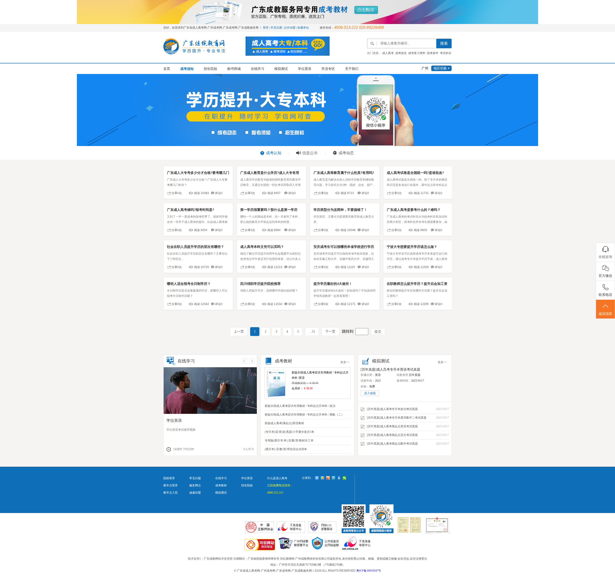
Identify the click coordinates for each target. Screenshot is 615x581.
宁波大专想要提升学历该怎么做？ (412, 247)
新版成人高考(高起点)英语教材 (284, 423)
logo (194, 46)
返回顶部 (605, 314)
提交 (378, 331)
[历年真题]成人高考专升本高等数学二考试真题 (408, 417)
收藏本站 (303, 27)
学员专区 (328, 69)
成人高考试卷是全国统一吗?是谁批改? (415, 173)
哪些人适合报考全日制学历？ (189, 284)
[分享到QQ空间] (322, 478)
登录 (266, 27)
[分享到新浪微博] (328, 478)
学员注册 (276, 27)
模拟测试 (281, 69)
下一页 (330, 331)
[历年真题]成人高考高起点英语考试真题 (408, 426)
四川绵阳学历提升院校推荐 (260, 284)
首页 (166, 69)
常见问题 (195, 478)
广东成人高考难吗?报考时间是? (190, 210)
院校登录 (169, 478)
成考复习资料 (416, 53)
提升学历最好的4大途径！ (333, 284)
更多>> (345, 362)
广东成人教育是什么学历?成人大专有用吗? (269, 174)
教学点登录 (170, 485)
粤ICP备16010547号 (368, 570)
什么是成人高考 (277, 478)
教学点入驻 (170, 492)
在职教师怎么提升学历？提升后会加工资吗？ (417, 285)
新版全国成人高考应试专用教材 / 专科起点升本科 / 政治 (300, 406)
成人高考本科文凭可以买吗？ (262, 247)
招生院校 (210, 69)
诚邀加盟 (195, 492)
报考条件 (432, 53)
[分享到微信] (345, 478)
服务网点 (195, 485)
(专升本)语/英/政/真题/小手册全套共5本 (289, 432)
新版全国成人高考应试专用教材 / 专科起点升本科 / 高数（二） (304, 414)
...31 (312, 331)
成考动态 (346, 153)
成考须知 (187, 69)
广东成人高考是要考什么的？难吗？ (414, 210)
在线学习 (257, 69)
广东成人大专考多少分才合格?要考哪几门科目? (198, 174)
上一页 (239, 331)
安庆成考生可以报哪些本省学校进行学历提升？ (344, 248)
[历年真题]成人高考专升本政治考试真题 (408, 409)
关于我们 (351, 69)
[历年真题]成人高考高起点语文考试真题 (408, 435)
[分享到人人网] (339, 478)
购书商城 (234, 69)
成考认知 (273, 153)
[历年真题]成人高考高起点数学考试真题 (408, 443)
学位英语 (304, 69)
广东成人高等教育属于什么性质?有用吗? (344, 173)
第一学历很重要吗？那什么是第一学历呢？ (268, 211)
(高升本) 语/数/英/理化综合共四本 (286, 449)
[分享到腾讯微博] (334, 478)
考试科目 (445, 53)
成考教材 (221, 485)
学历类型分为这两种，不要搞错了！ (340, 210)
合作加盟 (289, 27)
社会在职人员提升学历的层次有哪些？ (195, 247)
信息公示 (310, 153)
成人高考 (388, 53)
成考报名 (401, 53)
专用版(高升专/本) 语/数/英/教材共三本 (289, 440)
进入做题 (370, 393)
